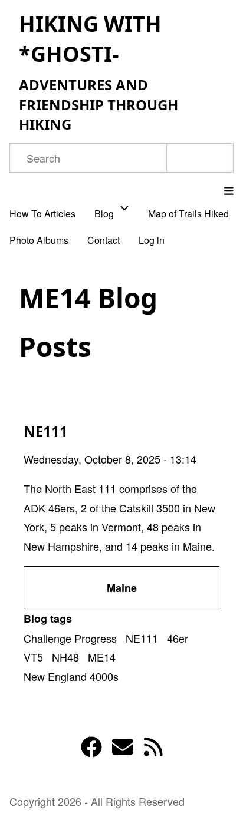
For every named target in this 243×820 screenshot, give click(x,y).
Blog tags (48, 618)
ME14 (102, 656)
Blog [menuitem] (104, 213)
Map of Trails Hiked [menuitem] (188, 213)
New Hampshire (61, 546)
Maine (197, 546)
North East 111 (80, 488)
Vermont (121, 526)
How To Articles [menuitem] (42, 213)
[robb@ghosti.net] (122, 750)
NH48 (65, 656)
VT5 (33, 656)
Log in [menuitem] (152, 240)
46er (177, 638)
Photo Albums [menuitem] (38, 240)
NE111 (142, 638)
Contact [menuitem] (103, 240)
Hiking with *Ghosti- (90, 38)
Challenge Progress (70, 638)
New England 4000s (71, 676)
